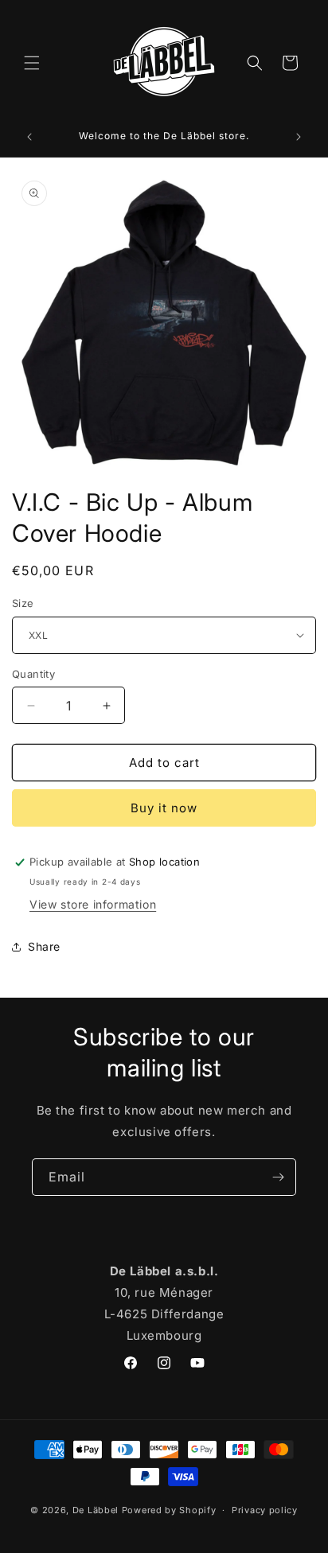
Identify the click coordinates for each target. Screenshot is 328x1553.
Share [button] (44, 946)
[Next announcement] (298, 136)
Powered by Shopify (169, 1510)
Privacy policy (265, 1510)
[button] (31, 62)
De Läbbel (95, 1510)
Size (23, 603)
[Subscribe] (277, 1177)
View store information (92, 904)
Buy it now (164, 807)
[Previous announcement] (29, 136)
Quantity (33, 674)
